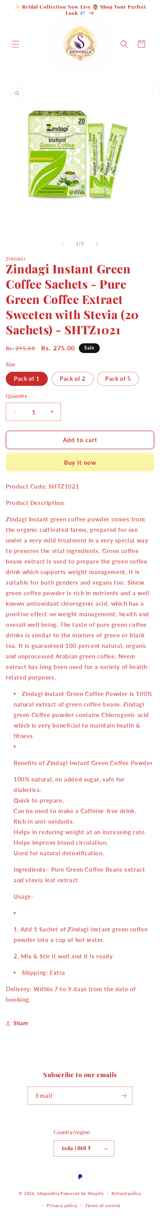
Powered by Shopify (82, 1193)
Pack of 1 (27, 378)
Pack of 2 (72, 378)
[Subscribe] (123, 1095)
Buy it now (80, 462)
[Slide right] (97, 244)
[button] (15, 44)
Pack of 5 (118, 378)
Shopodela (48, 1193)
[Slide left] (62, 244)
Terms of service (103, 1205)
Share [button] (21, 1023)
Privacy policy (62, 1205)
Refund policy (126, 1193)
